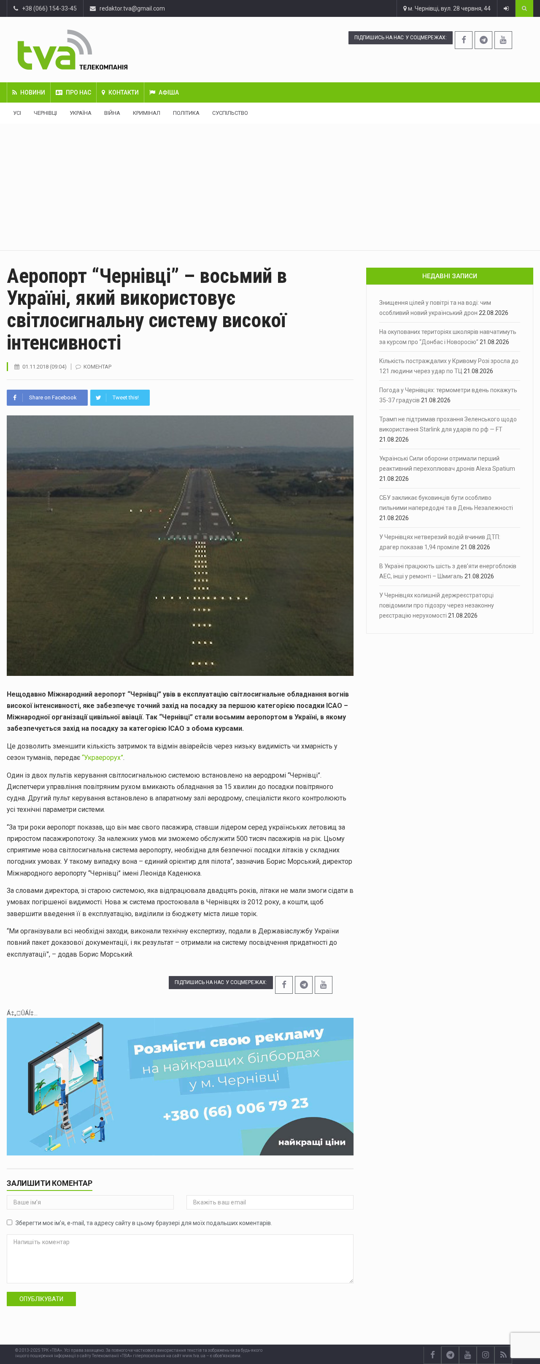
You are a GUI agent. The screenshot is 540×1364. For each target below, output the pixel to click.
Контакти (123, 92)
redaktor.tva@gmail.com (132, 8)
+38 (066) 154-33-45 (47, 8)
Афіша (169, 92)
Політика (186, 113)
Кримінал (146, 113)
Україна (81, 113)
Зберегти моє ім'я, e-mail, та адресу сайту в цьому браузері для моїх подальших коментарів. (144, 1223)
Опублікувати (41, 1299)
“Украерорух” (102, 758)
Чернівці (45, 113)
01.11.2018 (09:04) (44, 366)
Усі (17, 113)
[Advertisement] (270, 187)
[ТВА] (116, 50)
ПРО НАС (78, 92)
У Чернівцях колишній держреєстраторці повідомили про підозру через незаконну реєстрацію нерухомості (436, 605)
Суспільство (230, 113)
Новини (32, 92)
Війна (112, 113)
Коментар (97, 366)
